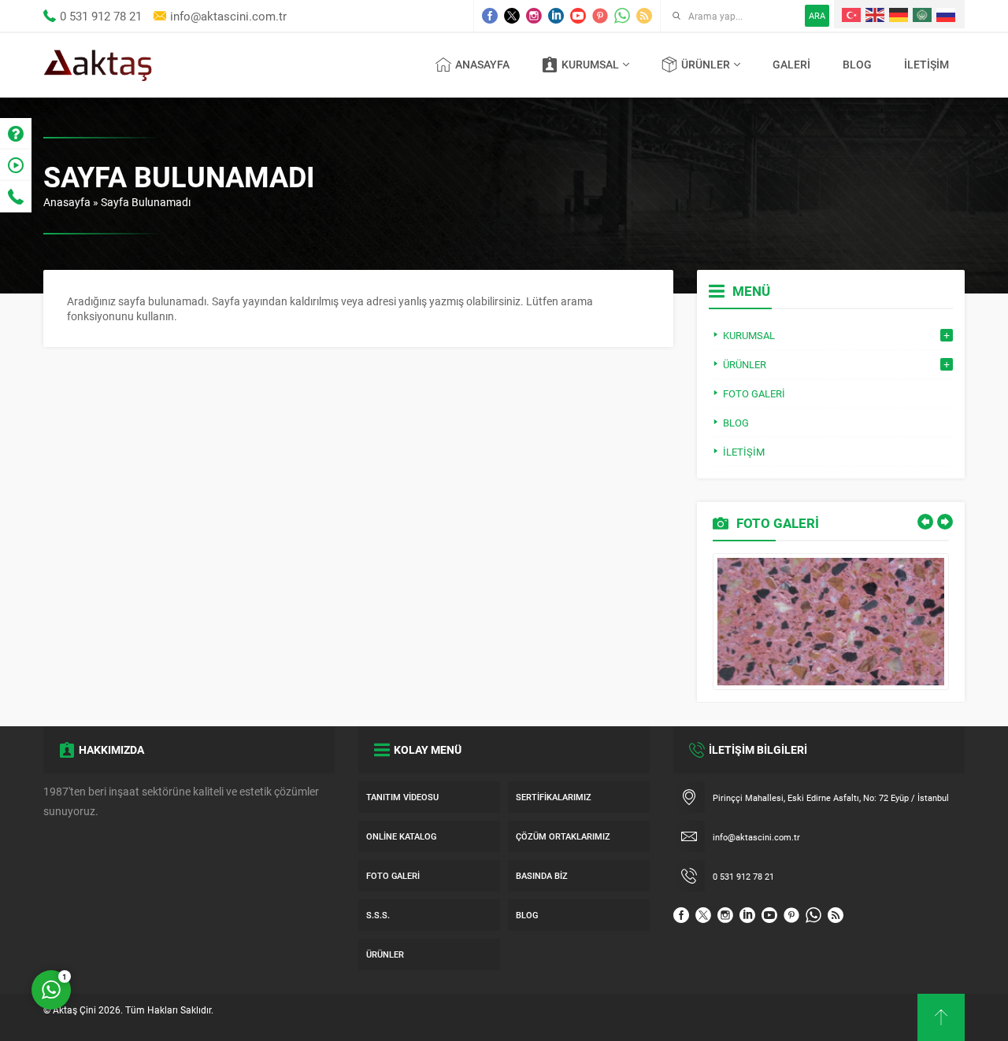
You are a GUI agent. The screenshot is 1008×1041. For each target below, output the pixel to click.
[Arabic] (923, 14)
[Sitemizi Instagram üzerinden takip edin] (534, 16)
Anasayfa (67, 201)
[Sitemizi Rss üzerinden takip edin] (644, 16)
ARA (817, 15)
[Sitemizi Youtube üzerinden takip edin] (578, 16)
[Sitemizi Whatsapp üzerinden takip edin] (622, 16)
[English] (875, 14)
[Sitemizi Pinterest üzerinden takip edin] (600, 16)
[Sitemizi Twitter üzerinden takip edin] (512, 16)
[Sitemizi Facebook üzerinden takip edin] (490, 16)
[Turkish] (852, 14)
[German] (899, 14)
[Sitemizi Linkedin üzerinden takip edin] (556, 16)
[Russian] (946, 14)
